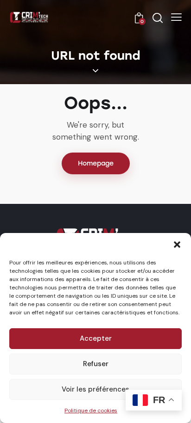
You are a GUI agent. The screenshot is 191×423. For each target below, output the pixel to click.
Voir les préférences (95, 389)
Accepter (96, 338)
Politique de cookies (90, 410)
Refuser (95, 363)
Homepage (96, 163)
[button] (177, 244)
